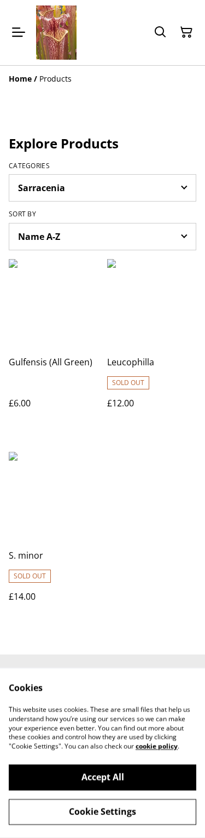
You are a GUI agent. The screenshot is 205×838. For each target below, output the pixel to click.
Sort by (22, 214)
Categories (29, 166)
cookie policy (157, 746)
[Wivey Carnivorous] (56, 32)
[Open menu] (18, 32)
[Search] (160, 32)
